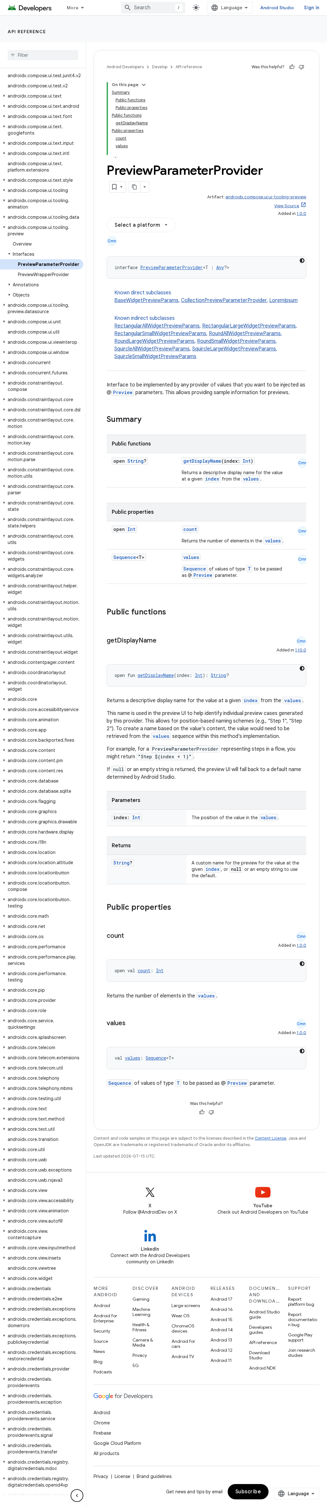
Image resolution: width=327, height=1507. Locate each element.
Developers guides (260, 1329)
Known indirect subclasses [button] (205, 337)
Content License (270, 1138)
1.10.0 (300, 650)
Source (101, 1341)
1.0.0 (301, 213)
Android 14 (221, 1330)
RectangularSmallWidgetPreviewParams (160, 333)
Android (102, 1305)
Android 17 (221, 1299)
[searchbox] (43, 55)
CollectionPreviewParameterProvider (224, 300)
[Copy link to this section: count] (130, 936)
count (190, 529)
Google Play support (300, 1337)
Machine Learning (141, 1311)
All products (106, 1453)
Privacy (140, 1355)
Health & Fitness (141, 1327)
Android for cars (183, 1343)
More (73, 8)
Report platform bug (301, 1301)
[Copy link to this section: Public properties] (179, 908)
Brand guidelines (154, 1476)
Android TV (182, 1356)
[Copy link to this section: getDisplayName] (162, 641)
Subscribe (248, 1492)
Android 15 (221, 1319)
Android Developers (125, 67)
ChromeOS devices (182, 1328)
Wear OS (180, 1316)
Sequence (124, 557)
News (99, 1351)
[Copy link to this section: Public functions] (174, 612)
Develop (159, 67)
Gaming (141, 1299)
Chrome (102, 1423)
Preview (123, 392)
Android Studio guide (264, 1314)
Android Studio (277, 8)
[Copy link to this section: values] (131, 1023)
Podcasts (103, 1372)
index (212, 479)
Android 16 (221, 1309)
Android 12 (221, 1350)
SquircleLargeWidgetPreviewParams (234, 349)
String (135, 461)
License (122, 1476)
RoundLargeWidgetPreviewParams (154, 341)
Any (220, 267)
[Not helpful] (301, 67)
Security (102, 1331)
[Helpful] (292, 67)
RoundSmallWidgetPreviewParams (236, 341)
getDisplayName (202, 461)
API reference (27, 31)
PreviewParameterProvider (171, 267)
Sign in (311, 8)
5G (136, 1365)
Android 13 (221, 1340)
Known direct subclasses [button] (206, 297)
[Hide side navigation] (77, 1495)
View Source (286, 206)
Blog (98, 1361)
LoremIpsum (283, 300)
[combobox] (153, 7)
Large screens (185, 1305)
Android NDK (262, 1368)
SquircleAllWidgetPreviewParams (152, 349)
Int (247, 461)
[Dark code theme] (302, 260)
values (251, 479)
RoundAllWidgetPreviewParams (245, 333)
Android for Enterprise (105, 1318)
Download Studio (259, 1355)
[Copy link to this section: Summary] (147, 420)
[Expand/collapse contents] (144, 85)
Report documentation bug (302, 1319)
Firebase (102, 1433)
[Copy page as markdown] (135, 186)
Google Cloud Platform (117, 1443)
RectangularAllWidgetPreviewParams (157, 326)
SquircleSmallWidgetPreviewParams (155, 356)
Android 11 (221, 1360)
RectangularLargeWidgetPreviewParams (249, 326)
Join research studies (301, 1352)
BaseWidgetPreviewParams (146, 300)
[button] (41, 96)
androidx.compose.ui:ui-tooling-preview (265, 197)
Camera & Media (143, 1342)
